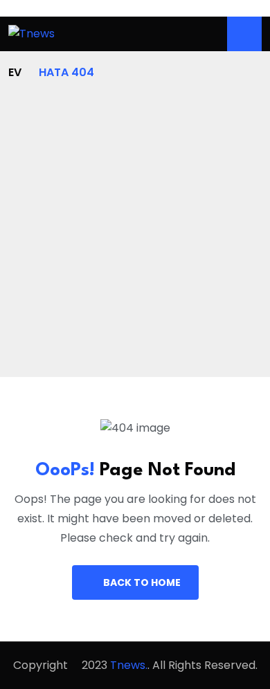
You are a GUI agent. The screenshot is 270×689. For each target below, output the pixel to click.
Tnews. (128, 665)
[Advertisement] (135, 223)
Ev (14, 72)
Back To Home (142, 582)
